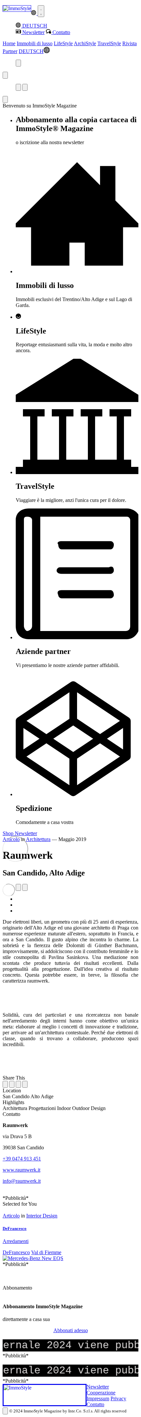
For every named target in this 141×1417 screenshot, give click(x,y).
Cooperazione (101, 1392)
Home (9, 43)
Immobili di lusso (34, 43)
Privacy (118, 1398)
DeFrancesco (16, 1252)
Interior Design (41, 1215)
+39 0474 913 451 (22, 1158)
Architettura (38, 839)
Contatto (95, 1404)
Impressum (98, 1398)
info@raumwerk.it (22, 1181)
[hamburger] (41, 11)
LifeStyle (63, 43)
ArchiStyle (85, 43)
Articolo (11, 1215)
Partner (10, 51)
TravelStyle (109, 43)
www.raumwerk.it (21, 1170)
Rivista (129, 43)
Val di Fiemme (46, 1252)
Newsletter (98, 1386)
